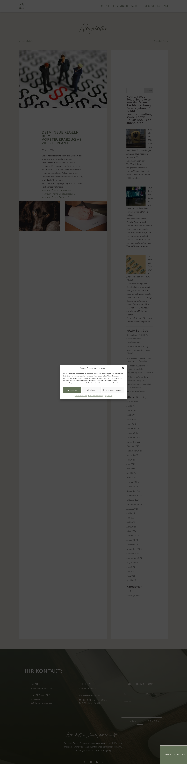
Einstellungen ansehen (113, 390)
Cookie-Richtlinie (81, 396)
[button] (123, 368)
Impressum (108, 396)
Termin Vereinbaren (173, 755)
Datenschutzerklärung (96, 396)
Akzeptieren (72, 390)
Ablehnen (91, 390)
